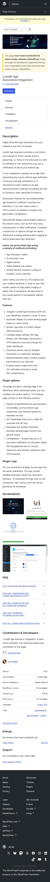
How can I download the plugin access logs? (13, 614)
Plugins (29, 786)
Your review (8, 742)
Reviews (9, 107)
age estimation (40, 711)
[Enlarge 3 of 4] (20, 525)
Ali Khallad (13, 661)
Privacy (6, 791)
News (5, 782)
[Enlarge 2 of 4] (44, 501)
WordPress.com (11, 821)
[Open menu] (46, 4)
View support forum (12, 762)
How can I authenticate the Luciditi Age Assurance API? (16, 594)
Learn (5, 799)
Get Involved (32, 799)
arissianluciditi (12, 84)
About (5, 777)
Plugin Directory (9, 12)
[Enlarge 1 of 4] (20, 501)
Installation (10, 114)
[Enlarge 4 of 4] (44, 548)
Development (11, 120)
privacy (43, 716)
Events (29, 804)
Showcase (31, 777)
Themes (30, 782)
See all (44, 742)
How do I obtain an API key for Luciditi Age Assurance (16, 604)
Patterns (30, 791)
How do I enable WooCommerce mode (21, 623)
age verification (33, 716)
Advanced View (10, 723)
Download (8, 91)
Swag (30, 813)
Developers (8, 808)
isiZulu (11, 847)
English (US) (42, 704)
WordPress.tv (10, 813)
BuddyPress (10, 835)
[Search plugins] (29, 29)
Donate (31, 808)
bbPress (8, 830)
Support (9, 127)
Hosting (6, 786)
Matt (6, 826)
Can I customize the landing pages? (19, 586)
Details (8, 101)
